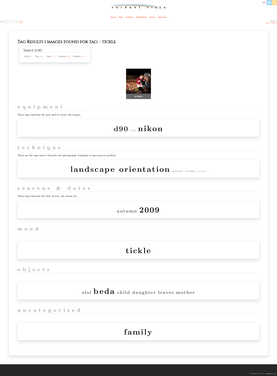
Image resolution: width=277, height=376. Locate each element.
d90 (121, 128)
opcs (274, 373)
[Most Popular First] (84, 56)
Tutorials (162, 17)
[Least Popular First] (82, 56)
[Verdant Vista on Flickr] (264, 4)
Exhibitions (141, 17)
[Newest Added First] (69, 56)
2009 (149, 209)
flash (133, 130)
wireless (202, 171)
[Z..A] (42, 56)
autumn (127, 210)
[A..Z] (40, 56)
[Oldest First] (52, 56)
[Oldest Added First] (67, 56)
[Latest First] (54, 56)
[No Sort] (31, 56)
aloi (87, 292)
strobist (190, 171)
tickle (138, 250)
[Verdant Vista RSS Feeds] (274, 4)
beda (104, 290)
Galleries (130, 17)
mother (185, 292)
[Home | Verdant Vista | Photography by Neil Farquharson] (138, 7)
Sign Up (268, 23)
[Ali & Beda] (138, 93)
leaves (166, 292)
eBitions (268, 373)
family (138, 331)
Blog (121, 17)
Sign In (274, 23)
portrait (177, 171)
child (123, 292)
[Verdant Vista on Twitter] (269, 4)
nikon (150, 128)
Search (2, 21)
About (152, 17)
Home (113, 17)
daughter (144, 292)
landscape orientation (120, 168)
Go (21, 22)
